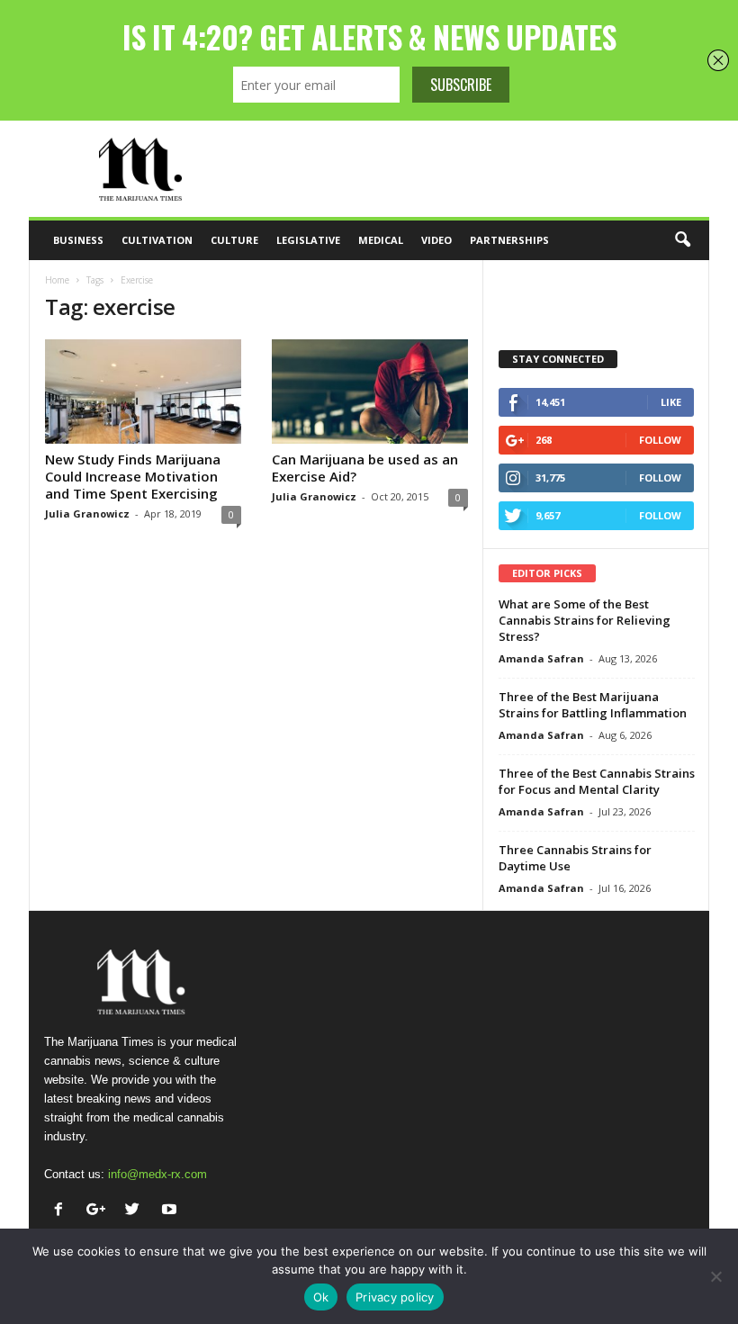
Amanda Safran (541, 658)
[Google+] (99, 1211)
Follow (660, 439)
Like (671, 402)
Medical (380, 240)
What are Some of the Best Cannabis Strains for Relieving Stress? (584, 620)
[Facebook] (62, 1211)
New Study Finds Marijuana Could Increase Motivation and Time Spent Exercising (132, 476)
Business (78, 240)
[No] (715, 1276)
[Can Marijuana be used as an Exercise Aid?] (370, 391)
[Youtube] (171, 1211)
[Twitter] (136, 1211)
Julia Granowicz (87, 513)
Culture (234, 240)
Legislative (308, 240)
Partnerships (509, 240)
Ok (321, 1297)
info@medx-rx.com (157, 1174)
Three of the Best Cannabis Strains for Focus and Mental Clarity (597, 781)
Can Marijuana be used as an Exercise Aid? (365, 467)
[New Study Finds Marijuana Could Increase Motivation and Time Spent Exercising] (143, 391)
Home (57, 280)
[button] (682, 240)
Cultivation (157, 240)
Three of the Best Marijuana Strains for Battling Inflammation (593, 705)
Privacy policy (395, 1297)
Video (436, 240)
